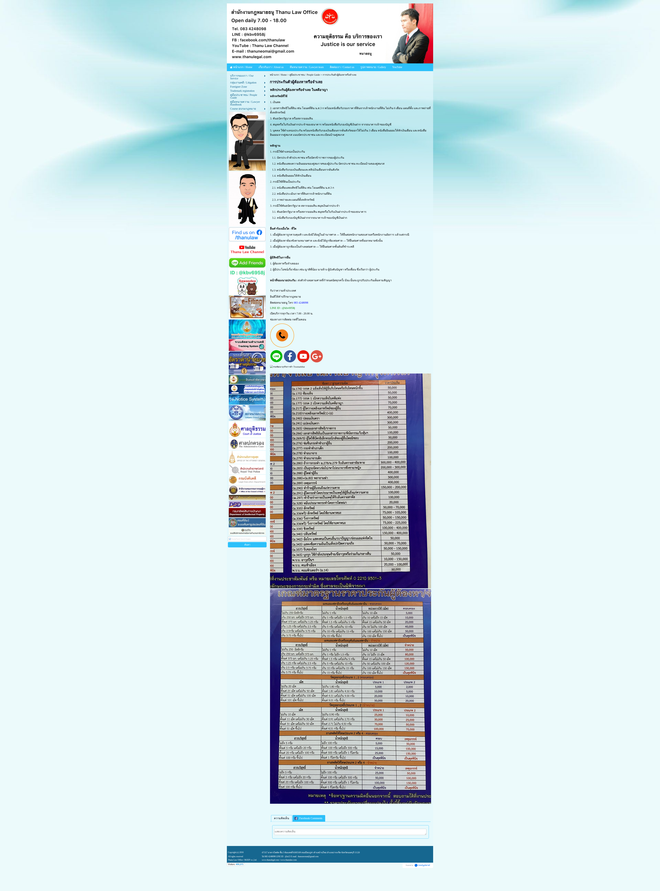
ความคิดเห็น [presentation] (281, 818)
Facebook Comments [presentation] (310, 818)
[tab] (281, 818)
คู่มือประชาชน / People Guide (304, 75)
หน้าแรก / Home (278, 75)
